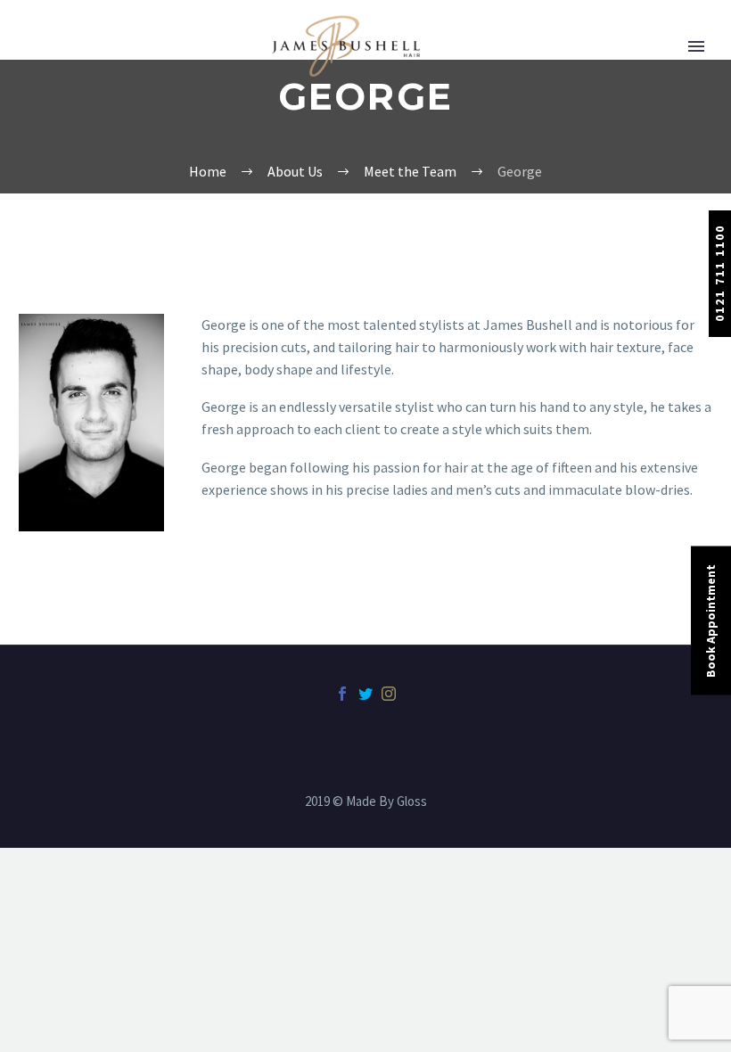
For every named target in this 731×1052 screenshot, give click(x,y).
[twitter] (365, 693)
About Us (73, 83)
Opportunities (89, 366)
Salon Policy (82, 414)
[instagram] (389, 693)
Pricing (67, 272)
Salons (65, 130)
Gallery (67, 319)
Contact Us (79, 461)
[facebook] (342, 693)
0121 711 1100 (719, 273)
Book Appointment (710, 621)
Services (69, 225)
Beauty (66, 177)
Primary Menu (696, 46)
